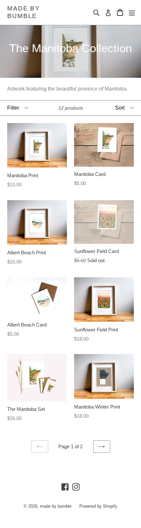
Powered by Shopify (98, 506)
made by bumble (23, 12)
